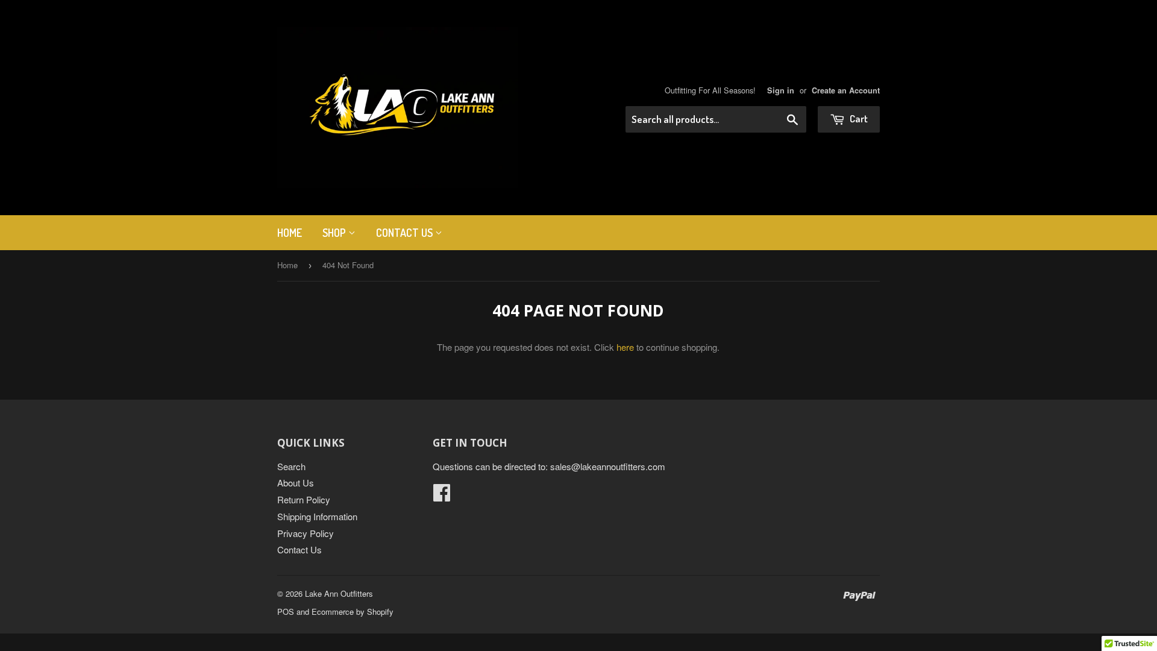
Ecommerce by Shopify (353, 611)
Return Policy (303, 499)
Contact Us (405, 232)
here (625, 347)
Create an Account (846, 90)
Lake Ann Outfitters (339, 593)
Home (289, 232)
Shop (335, 232)
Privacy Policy (305, 533)
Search (291, 466)
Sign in (780, 90)
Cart (858, 118)
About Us (295, 482)
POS (285, 611)
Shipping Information (317, 516)
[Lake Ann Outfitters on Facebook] (442, 495)
